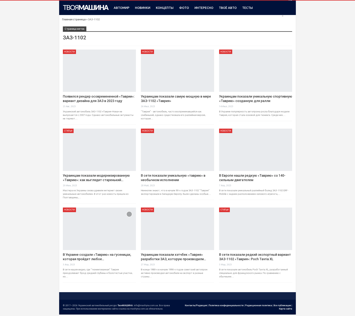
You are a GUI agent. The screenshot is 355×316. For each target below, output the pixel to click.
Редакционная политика (258, 305)
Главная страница (74, 19)
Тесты (247, 7)
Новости (69, 51)
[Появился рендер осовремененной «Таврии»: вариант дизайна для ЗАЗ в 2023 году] (99, 71)
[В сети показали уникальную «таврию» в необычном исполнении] (177, 150)
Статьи (68, 131)
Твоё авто (228, 7)
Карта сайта (285, 308)
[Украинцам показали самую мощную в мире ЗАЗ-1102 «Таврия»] (177, 71)
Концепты (165, 7)
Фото (184, 7)
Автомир (121, 7)
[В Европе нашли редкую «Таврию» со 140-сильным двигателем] (255, 150)
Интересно (204, 7)
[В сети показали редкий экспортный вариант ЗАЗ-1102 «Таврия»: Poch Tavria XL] (255, 229)
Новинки (142, 7)
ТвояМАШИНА (125, 305)
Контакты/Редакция (196, 305)
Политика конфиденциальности (226, 305)
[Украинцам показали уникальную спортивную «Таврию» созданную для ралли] (255, 71)
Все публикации (282, 305)
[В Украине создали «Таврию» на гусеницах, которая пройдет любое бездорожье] (99, 229)
